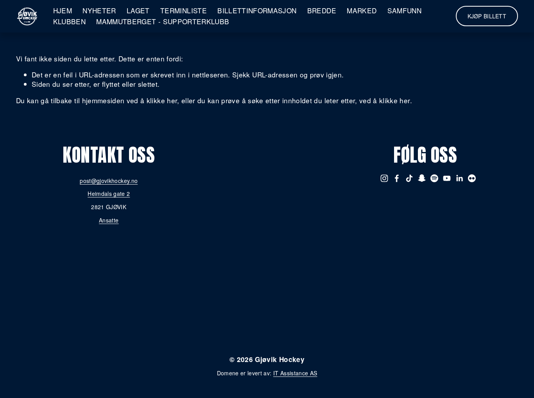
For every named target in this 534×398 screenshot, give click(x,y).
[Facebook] (397, 178)
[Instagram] (384, 178)
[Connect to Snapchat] (422, 178)
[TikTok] (409, 178)
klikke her (162, 100)
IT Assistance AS (295, 373)
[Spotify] (434, 178)
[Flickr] (472, 178)
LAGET (138, 10)
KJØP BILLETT (487, 16)
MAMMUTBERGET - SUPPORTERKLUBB (162, 21)
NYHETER (99, 10)
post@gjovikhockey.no (109, 181)
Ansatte (108, 220)
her (304, 346)
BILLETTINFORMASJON (256, 10)
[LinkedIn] (459, 178)
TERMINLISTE (183, 10)
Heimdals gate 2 (109, 193)
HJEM (62, 10)
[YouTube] (447, 178)
